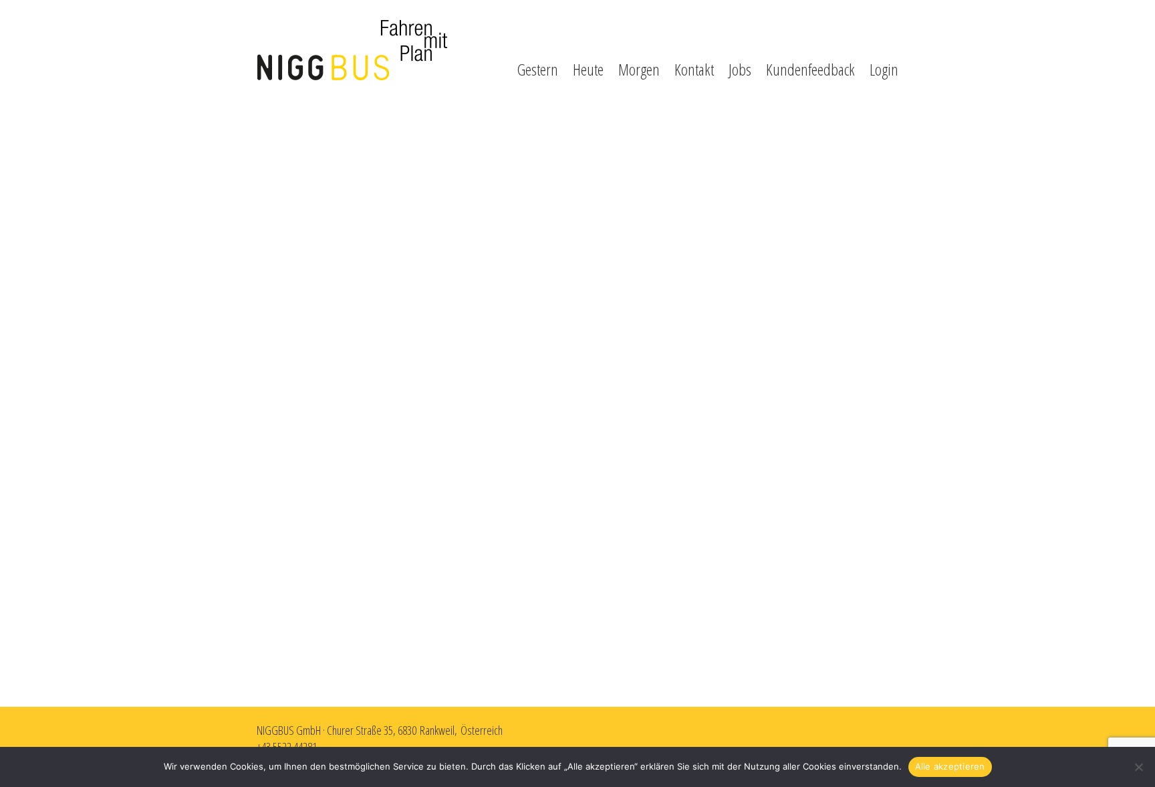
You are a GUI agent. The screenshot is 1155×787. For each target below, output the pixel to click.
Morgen (639, 69)
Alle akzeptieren (950, 766)
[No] (1138, 767)
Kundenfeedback (810, 69)
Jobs (740, 69)
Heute (588, 69)
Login (884, 69)
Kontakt (694, 69)
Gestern (537, 69)
